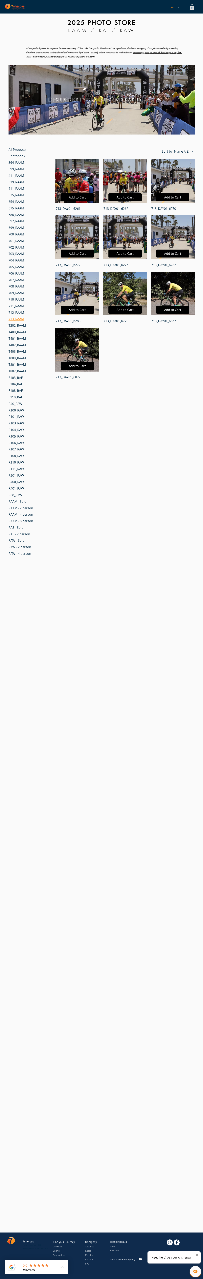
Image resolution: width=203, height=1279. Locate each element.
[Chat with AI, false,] (195, 1271)
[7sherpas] (177, 1242)
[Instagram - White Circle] (170, 1242)
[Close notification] (197, 1255)
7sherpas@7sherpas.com (35, 1248)
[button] (192, 7)
